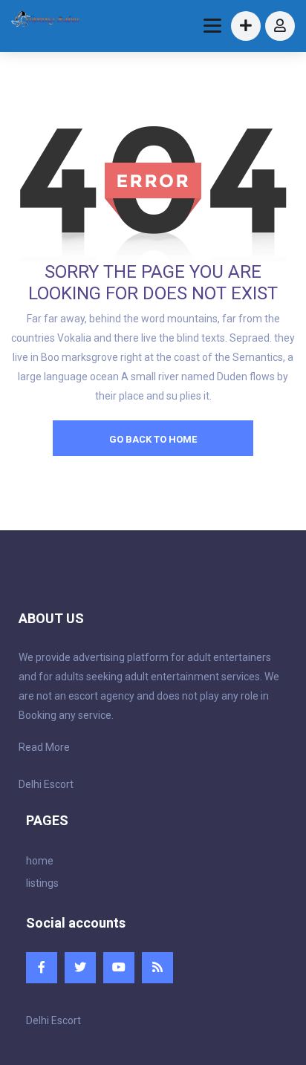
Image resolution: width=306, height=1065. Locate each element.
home (39, 861)
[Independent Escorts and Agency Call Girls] (46, 20)
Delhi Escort (46, 784)
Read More (44, 747)
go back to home (153, 439)
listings (42, 883)
